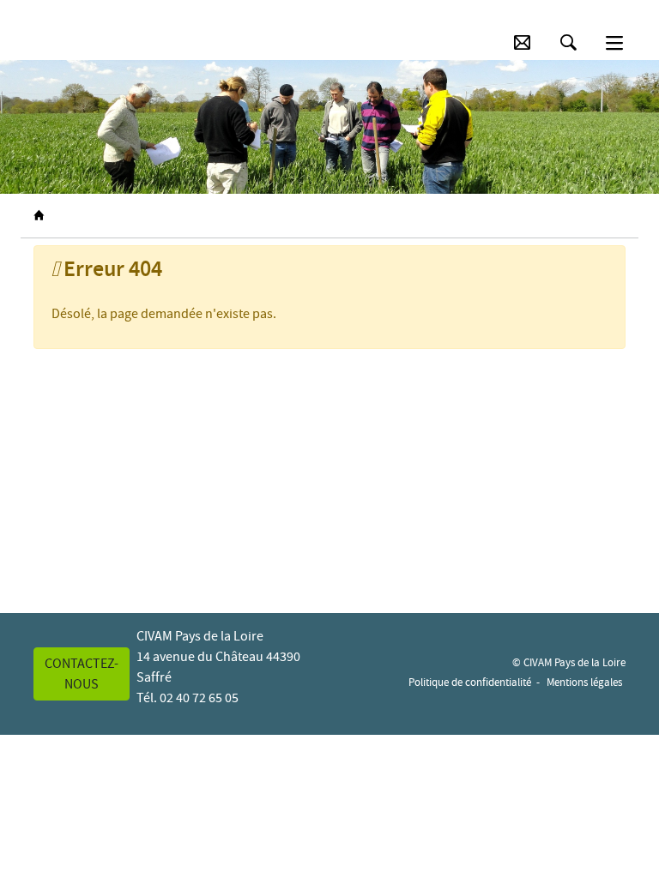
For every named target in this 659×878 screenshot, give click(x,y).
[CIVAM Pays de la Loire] (57, 43)
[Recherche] (568, 42)
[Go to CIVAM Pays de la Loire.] (38, 216)
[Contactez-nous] (522, 42)
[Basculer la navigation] (614, 42)
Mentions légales (584, 682)
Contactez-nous (81, 674)
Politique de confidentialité (469, 682)
